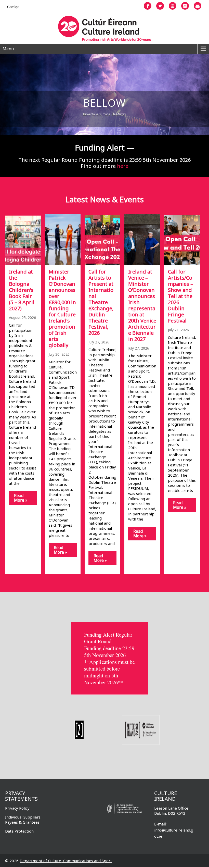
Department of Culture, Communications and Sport (66, 860)
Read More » (20, 498)
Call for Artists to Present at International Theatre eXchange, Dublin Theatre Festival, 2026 (100, 302)
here (122, 166)
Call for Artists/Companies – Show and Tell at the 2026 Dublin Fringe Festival (180, 296)
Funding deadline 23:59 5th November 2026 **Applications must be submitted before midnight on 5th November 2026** (109, 665)
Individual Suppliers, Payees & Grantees (23, 819)
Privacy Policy (17, 808)
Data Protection (19, 831)
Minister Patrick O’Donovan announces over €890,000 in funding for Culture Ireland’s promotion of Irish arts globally (62, 308)
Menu (8, 49)
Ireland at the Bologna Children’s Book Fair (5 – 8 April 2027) (21, 290)
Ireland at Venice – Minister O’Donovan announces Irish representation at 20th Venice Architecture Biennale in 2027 (142, 305)
